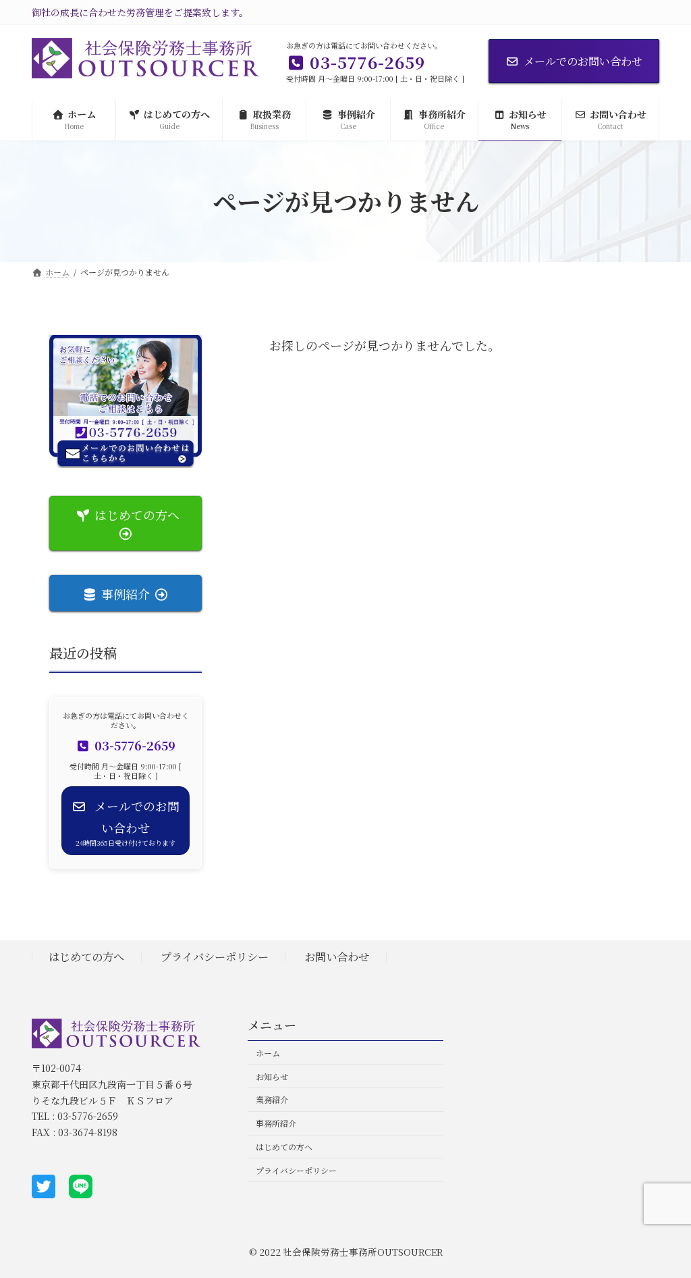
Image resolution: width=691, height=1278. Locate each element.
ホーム (268, 1052)
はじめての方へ (86, 956)
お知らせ (272, 1075)
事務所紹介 (276, 1123)
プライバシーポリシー (215, 956)
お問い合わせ (336, 956)
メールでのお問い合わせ (583, 61)
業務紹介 (272, 1099)
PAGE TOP (663, 1226)
